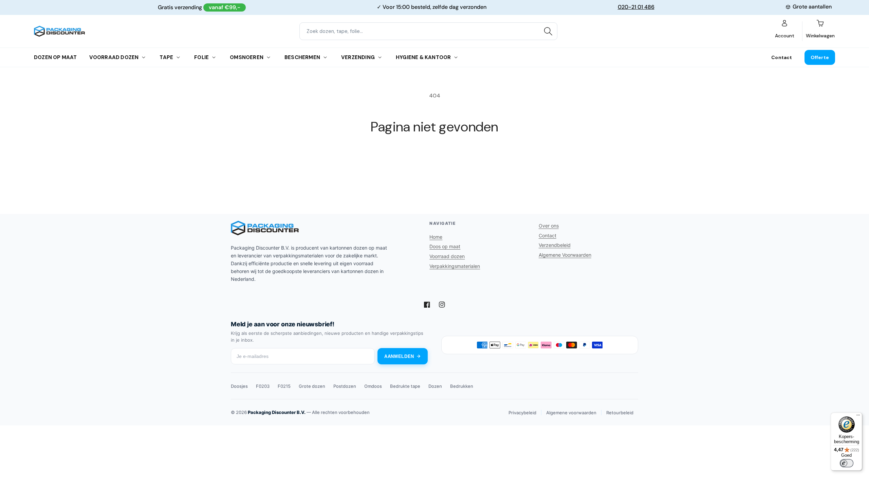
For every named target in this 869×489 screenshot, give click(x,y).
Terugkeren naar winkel (434, 160)
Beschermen (302, 57)
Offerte (820, 57)
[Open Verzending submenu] (380, 57)
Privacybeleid (522, 412)
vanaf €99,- (224, 7)
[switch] (846, 463)
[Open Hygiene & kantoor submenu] (456, 57)
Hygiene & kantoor (423, 57)
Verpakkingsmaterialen (454, 266)
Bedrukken (461, 386)
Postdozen (344, 386)
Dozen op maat (55, 57)
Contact (781, 57)
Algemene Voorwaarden (565, 255)
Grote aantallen (812, 6)
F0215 (284, 386)
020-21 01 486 (636, 7)
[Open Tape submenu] (178, 57)
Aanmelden (399, 356)
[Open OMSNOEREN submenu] (268, 57)
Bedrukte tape (405, 386)
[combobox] (428, 31)
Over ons (549, 226)
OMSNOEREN (246, 57)
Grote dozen (312, 386)
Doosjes (239, 386)
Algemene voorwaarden (571, 412)
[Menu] (858, 417)
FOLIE (201, 57)
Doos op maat (444, 246)
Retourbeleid (619, 412)
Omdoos (373, 386)
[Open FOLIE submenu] (214, 57)
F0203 (263, 386)
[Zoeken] (548, 31)
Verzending (358, 57)
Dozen (435, 386)
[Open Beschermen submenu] (325, 57)
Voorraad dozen (114, 57)
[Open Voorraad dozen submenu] (143, 57)
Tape (166, 57)
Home (435, 237)
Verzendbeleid (555, 245)
